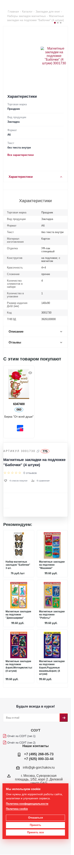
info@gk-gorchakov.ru (39, 767)
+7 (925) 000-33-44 (38, 759)
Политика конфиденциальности (27, 803)
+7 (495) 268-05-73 (38, 754)
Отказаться (35, 817)
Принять (35, 825)
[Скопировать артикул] (38, 451)
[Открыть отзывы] (12, 473)
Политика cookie (17, 808)
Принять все (35, 832)
